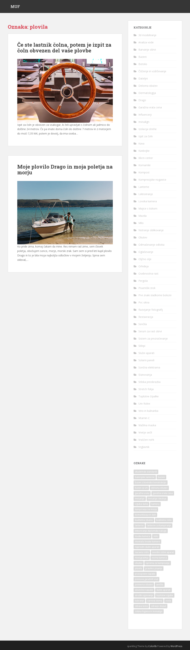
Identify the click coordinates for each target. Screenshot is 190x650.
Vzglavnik (143, 447)
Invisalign (143, 122)
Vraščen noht (146, 439)
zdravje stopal (158, 606)
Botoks (142, 64)
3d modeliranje (147, 35)
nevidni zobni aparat (163, 552)
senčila (159, 584)
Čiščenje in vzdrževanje (152, 71)
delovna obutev (159, 487)
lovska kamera (142, 536)
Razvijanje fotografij (150, 309)
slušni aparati (163, 589)
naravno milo (142, 552)
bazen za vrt (141, 487)
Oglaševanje (145, 252)
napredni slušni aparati (147, 546)
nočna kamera (159, 557)
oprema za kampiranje (158, 563)
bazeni (161, 477)
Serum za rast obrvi (150, 331)
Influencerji (145, 114)
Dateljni (143, 78)
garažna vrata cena (163, 493)
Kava (141, 143)
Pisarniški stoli (146, 288)
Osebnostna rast (148, 273)
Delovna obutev (148, 85)
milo (155, 536)
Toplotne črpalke (148, 396)
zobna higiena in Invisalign (148, 611)
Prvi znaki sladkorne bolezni (154, 295)
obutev (138, 563)
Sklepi (141, 346)
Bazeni (142, 57)
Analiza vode (146, 42)
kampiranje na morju (146, 509)
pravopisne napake (145, 573)
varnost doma (154, 600)
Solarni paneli (146, 360)
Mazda (142, 215)
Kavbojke (144, 150)
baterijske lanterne (145, 477)
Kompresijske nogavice (152, 179)
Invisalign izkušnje (157, 498)
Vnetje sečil (145, 432)
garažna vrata (142, 493)
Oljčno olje (144, 259)
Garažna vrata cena (150, 107)
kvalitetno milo (164, 520)
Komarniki (144, 165)
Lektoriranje (145, 194)
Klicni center (145, 158)
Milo (141, 223)
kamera (155, 504)
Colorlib (152, 646)
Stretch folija (146, 389)
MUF (15, 6)
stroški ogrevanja (144, 595)
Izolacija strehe (147, 129)
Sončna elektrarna (149, 367)
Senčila (142, 324)
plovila (138, 568)
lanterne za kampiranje (159, 525)
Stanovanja (145, 374)
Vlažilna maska (147, 425)
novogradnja (141, 557)
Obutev (142, 237)
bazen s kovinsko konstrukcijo (150, 482)
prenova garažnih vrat (146, 579)
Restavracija (145, 317)
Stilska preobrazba (149, 382)
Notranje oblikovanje (151, 230)
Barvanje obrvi (147, 49)
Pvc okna (143, 302)
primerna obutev (144, 584)
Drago (142, 100)
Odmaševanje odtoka (151, 244)
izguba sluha (141, 504)
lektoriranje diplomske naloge (150, 530)
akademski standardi (146, 471)
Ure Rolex (144, 403)
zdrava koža (141, 606)
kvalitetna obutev (144, 520)
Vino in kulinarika (148, 411)
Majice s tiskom (147, 208)
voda (168, 600)
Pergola (143, 280)
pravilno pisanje (153, 568)
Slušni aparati (146, 353)
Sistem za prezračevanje (153, 338)
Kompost (144, 172)
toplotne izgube (164, 595)
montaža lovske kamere (147, 541)
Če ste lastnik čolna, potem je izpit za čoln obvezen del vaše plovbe (64, 47)
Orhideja (143, 266)
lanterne (139, 525)
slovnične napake (144, 589)
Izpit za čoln (145, 136)
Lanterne (143, 187)
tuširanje (139, 600)
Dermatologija (147, 93)
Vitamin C (144, 418)
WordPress (176, 646)
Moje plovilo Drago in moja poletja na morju (65, 169)
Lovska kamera (147, 201)
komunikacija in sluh (145, 514)
